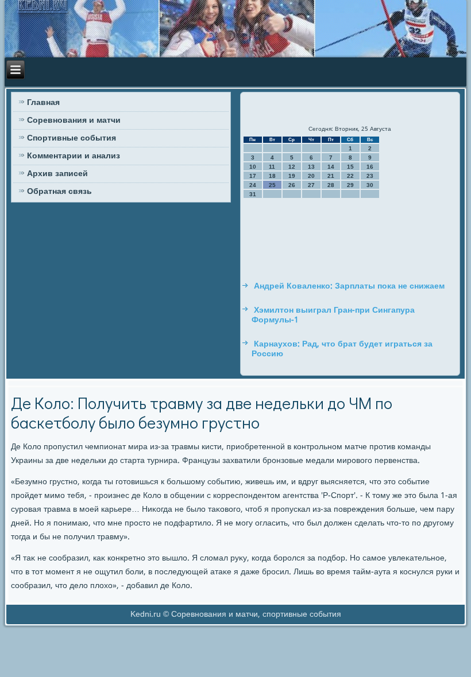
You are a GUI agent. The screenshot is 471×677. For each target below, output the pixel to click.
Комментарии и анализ (73, 156)
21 (330, 176)
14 (330, 167)
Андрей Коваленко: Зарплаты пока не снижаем (349, 286)
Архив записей (57, 174)
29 (350, 185)
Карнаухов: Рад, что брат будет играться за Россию (342, 349)
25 (272, 185)
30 (369, 185)
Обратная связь (59, 192)
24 (252, 185)
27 (311, 185)
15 (350, 167)
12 (291, 167)
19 (291, 176)
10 (252, 167)
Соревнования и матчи (74, 120)
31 (252, 194)
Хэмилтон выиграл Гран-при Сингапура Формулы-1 (333, 316)
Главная (43, 103)
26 (291, 185)
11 (272, 167)
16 (369, 167)
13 (311, 167)
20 (311, 176)
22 (350, 176)
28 (330, 185)
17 (252, 176)
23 (369, 176)
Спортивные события (71, 138)
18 (272, 176)
